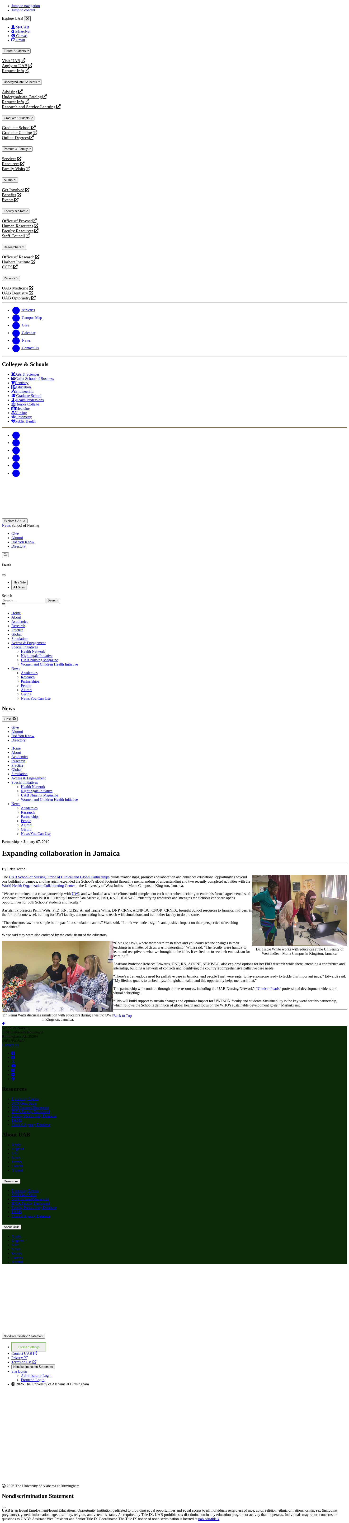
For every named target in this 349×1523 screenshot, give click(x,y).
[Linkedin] (16, 473)
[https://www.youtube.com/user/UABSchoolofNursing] (13, 1066)
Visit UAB (11, 60)
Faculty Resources (17, 230)
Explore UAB (13, 521)
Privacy (19, 1358)
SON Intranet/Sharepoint (30, 1107)
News (7, 525)
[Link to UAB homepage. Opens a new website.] (43, 1275)
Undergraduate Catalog (22, 96)
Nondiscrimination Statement (23, 1336)
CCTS (8, 267)
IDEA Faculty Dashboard (30, 1112)
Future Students (15, 51)
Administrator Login (36, 1376)
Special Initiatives (24, 647)
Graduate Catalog (17, 132)
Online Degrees (15, 137)
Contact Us (10, 1045)
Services (9, 158)
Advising (10, 91)
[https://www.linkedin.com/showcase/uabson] (13, 1070)
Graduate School (16, 127)
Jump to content (23, 10)
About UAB (11, 1227)
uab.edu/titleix (208, 1519)
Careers (17, 1166)
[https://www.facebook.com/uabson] (13, 1053)
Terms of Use (23, 1362)
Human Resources (17, 226)
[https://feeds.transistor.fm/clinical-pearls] (13, 1079)
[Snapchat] (16, 465)
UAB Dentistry (15, 293)
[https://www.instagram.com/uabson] (13, 1057)
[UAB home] (174, 516)
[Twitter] (16, 443)
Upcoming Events (24, 1099)
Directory (18, 546)
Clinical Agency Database (30, 1124)
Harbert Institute (16, 262)
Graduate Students (17, 118)
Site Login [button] (19, 1371)
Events (8, 199)
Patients (10, 278)
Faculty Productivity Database (34, 1116)
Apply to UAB (14, 65)
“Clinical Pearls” (268, 989)
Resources (10, 163)
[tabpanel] (174, 598)
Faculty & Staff (15, 211)
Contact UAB (24, 1353)
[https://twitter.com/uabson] (13, 1062)
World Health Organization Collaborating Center (38, 886)
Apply (16, 1145)
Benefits (9, 194)
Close (8, 719)
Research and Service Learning (29, 106)
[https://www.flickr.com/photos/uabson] (13, 1074)
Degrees (17, 1149)
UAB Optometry (16, 298)
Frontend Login (32, 1380)
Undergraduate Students (21, 82)
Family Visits (13, 168)
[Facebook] (16, 435)
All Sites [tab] (19, 587)
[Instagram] (16, 450)
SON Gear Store (23, 1103)
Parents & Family (16, 149)
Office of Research (18, 257)
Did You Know (22, 542)
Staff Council (13, 235)
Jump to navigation (25, 6)
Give (15, 533)
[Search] (5, 554)
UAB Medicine (15, 288)
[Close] (27, 18)
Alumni (9, 180)
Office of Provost (17, 221)
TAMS (16, 1120)
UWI (75, 894)
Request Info (13, 70)
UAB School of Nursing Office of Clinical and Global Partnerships (59, 877)
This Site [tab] (19, 582)
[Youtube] (16, 458)
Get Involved (13, 189)
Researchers (13, 247)
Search (7, 596)
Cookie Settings (29, 1347)
